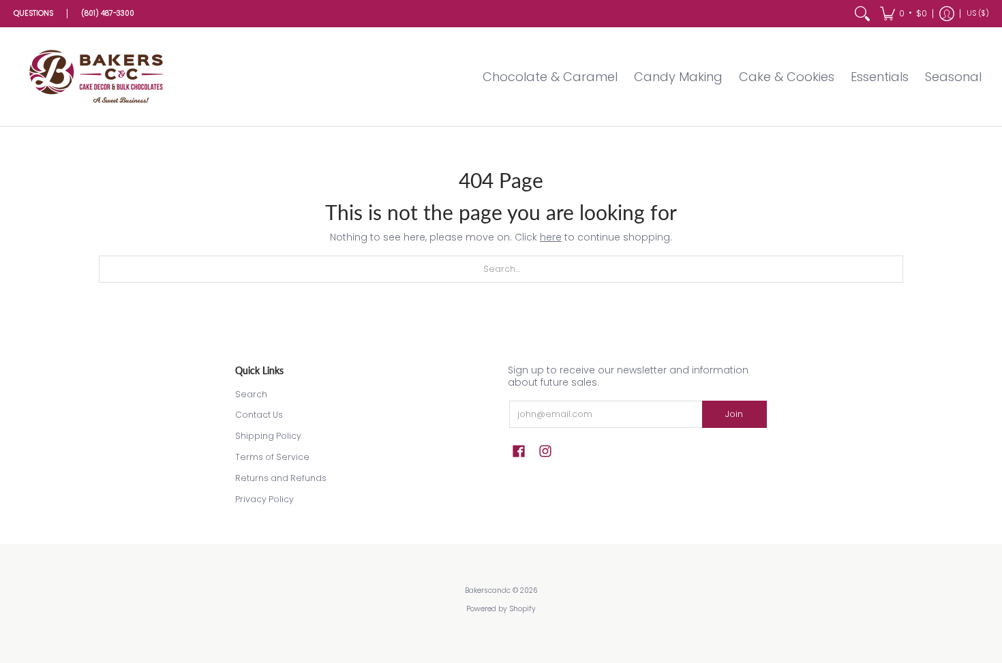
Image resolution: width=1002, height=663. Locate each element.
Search (251, 394)
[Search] (862, 13)
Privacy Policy (264, 499)
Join (734, 414)
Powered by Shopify (501, 609)
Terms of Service (272, 457)
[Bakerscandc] (99, 76)
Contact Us (259, 414)
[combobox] (501, 269)
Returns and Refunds (281, 478)
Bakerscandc (488, 590)
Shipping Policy (268, 436)
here (551, 237)
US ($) (978, 13)
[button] (903, 13)
